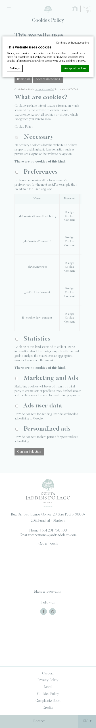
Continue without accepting (72, 42)
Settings (15, 68)
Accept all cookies (75, 68)
